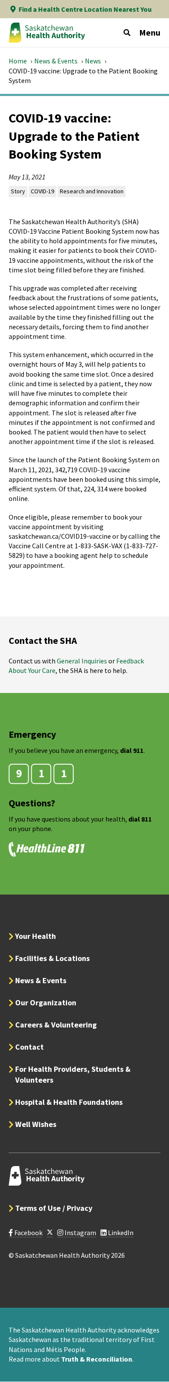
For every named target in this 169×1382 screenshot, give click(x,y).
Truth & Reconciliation (96, 1359)
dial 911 (131, 750)
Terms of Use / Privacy (53, 1208)
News (93, 60)
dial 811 (140, 819)
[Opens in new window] (50, 1232)
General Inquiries (82, 660)
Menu (149, 32)
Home (18, 60)
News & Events (56, 60)
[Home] (47, 33)
